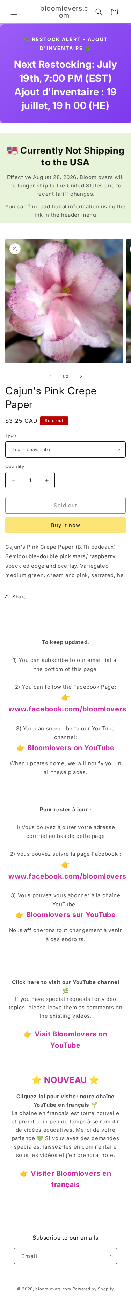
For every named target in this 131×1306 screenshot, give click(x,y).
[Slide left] (50, 376)
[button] (14, 12)
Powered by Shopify (93, 1288)
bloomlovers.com (53, 1288)
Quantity (14, 466)
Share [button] (19, 596)
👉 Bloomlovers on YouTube (65, 748)
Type (10, 435)
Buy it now (65, 525)
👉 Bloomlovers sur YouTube (65, 914)
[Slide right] (81, 376)
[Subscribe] (109, 1256)
